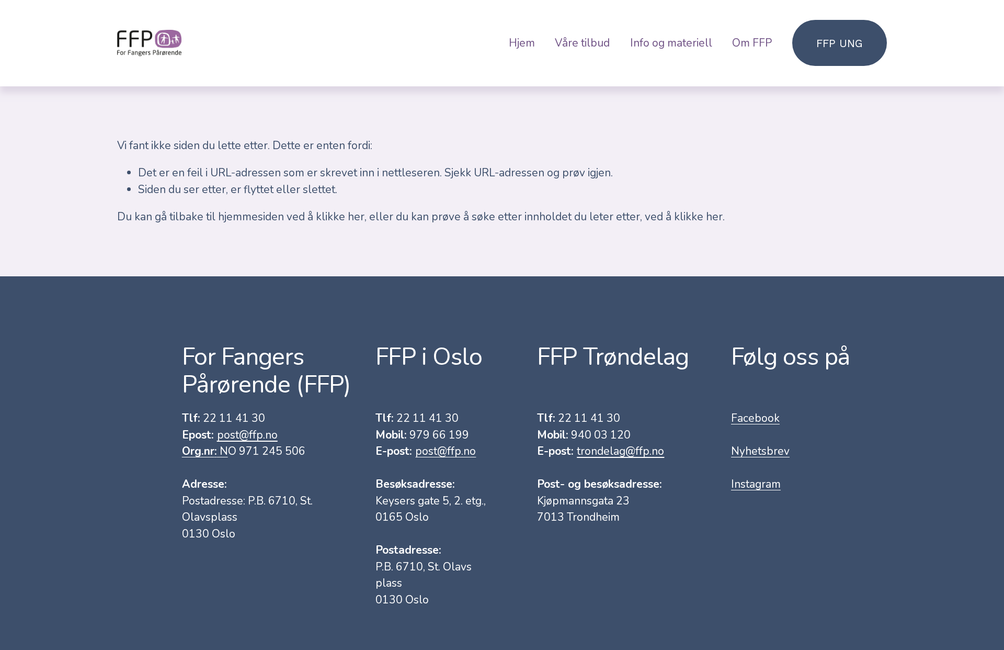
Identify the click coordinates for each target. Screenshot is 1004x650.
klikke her (340, 216)
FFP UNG (839, 43)
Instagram (756, 484)
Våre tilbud (582, 43)
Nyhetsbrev (760, 451)
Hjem (522, 43)
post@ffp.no (445, 451)
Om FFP (752, 43)
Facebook (755, 418)
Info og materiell (671, 43)
